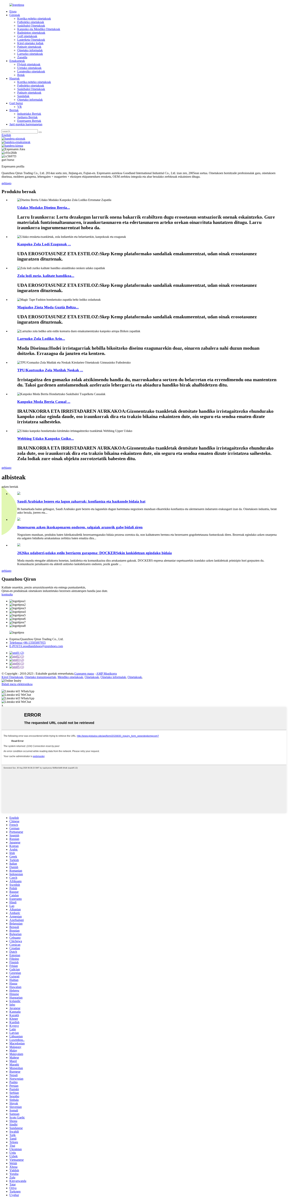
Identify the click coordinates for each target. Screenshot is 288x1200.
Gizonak (14, 15)
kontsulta (7, 594)
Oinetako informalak (30, 50)
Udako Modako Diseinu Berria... (43, 207)
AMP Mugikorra (106, 673)
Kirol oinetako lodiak (30, 43)
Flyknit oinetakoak (28, 64)
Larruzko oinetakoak (30, 53)
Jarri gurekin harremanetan (25, 124)
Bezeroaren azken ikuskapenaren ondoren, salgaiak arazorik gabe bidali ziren (80, 527)
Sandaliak (23, 96)
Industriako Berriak (29, 113)
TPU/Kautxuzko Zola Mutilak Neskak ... (50, 370)
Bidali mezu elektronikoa (17, 684)
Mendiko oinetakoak (70, 677)
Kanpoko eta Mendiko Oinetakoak (38, 29)
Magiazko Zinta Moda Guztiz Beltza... (48, 307)
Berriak (14, 110)
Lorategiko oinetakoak (31, 71)
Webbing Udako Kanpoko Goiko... (45, 438)
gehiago (6, 183)
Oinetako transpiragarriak (40, 677)
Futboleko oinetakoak (30, 22)
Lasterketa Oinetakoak (31, 39)
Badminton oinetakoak (31, 32)
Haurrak (14, 78)
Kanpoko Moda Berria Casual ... (43, 402)
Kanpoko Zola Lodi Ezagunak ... (44, 244)
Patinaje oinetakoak (29, 46)
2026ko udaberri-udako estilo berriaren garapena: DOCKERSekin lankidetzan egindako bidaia (94, 553)
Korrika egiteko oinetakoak (34, 18)
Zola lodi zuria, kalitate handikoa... (45, 276)
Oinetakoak (92, 677)
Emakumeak (17, 60)
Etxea (12, 11)
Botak (21, 75)
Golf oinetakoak (27, 36)
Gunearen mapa (84, 673)
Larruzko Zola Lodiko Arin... (41, 339)
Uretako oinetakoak (29, 68)
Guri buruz (16, 103)
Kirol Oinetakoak (12, 677)
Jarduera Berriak (27, 117)
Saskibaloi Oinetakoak (31, 25)
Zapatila (22, 57)
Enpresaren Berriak (29, 120)
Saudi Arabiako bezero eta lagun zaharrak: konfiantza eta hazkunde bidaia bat (81, 501)
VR (19, 106)
